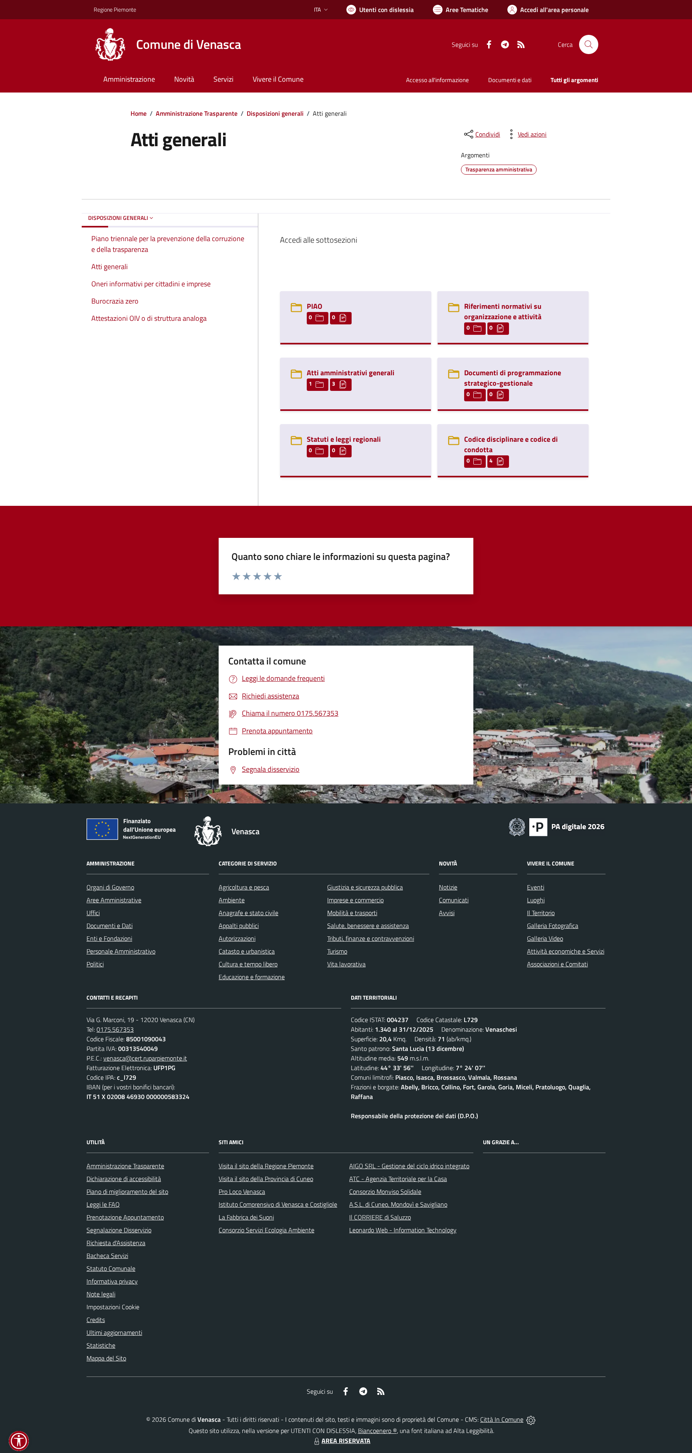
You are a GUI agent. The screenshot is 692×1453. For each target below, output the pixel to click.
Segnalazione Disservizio (118, 1230)
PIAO (314, 306)
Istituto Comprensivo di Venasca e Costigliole (278, 1204)
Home (139, 113)
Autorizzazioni (237, 938)
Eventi (535, 887)
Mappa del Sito (106, 1358)
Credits (95, 1319)
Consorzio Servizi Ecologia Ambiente (266, 1230)
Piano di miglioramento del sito (127, 1191)
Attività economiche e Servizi (565, 951)
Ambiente (232, 900)
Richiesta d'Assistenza (115, 1243)
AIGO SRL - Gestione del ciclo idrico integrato (409, 1166)
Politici (95, 964)
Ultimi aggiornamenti (114, 1332)
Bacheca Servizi (107, 1255)
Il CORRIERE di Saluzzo (380, 1217)
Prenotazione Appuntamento (125, 1217)
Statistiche (100, 1345)
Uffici (93, 913)
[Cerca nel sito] (588, 44)
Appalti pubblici (239, 925)
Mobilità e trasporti (352, 913)
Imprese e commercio (355, 900)
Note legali (100, 1294)
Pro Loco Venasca (242, 1191)
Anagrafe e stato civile (248, 913)
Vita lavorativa (346, 964)
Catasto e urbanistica (247, 951)
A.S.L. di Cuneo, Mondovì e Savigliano (398, 1204)
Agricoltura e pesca (244, 887)
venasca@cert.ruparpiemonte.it (145, 1058)
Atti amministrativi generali (350, 372)
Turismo (337, 951)
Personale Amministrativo (120, 951)
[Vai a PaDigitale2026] (557, 826)
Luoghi (536, 900)
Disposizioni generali (275, 113)
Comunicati (454, 900)
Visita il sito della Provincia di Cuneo (266, 1178)
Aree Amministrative (113, 900)
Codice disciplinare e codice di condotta (511, 444)
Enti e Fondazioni (109, 938)
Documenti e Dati (109, 925)
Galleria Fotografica (552, 925)
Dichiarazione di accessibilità (123, 1178)
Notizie (448, 887)
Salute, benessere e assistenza (368, 925)
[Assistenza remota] (530, 1419)
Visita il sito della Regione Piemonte (266, 1166)
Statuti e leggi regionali (344, 439)
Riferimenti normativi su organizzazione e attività (502, 311)
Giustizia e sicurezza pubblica (365, 887)
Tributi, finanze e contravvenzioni (370, 938)
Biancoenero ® (377, 1430)
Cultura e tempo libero (248, 964)
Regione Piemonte (115, 9)
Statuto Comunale (110, 1268)
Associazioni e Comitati (557, 964)
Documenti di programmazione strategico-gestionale (512, 377)
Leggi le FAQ (103, 1204)
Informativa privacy (112, 1281)
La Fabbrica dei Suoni (246, 1217)
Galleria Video (545, 938)
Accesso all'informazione (437, 80)
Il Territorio (541, 913)
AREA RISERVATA (346, 1440)
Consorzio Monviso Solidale (385, 1191)
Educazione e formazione (252, 977)
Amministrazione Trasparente (196, 113)
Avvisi (447, 913)
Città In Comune (501, 1419)
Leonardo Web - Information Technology (403, 1230)
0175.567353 (115, 1029)
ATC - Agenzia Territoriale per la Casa (398, 1178)
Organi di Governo (110, 887)
